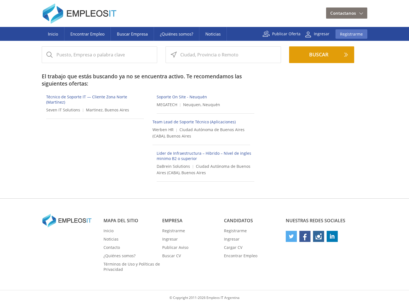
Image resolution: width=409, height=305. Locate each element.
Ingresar (321, 33)
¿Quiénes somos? (176, 34)
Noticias (213, 34)
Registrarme (351, 34)
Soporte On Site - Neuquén (182, 96)
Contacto (112, 247)
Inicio (53, 34)
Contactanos (343, 13)
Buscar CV (171, 255)
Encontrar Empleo (87, 34)
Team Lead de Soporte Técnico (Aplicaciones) (194, 121)
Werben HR (163, 129)
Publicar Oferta (286, 33)
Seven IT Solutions (63, 109)
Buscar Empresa (132, 34)
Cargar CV (233, 247)
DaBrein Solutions (173, 166)
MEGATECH (167, 104)
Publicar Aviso (175, 247)
